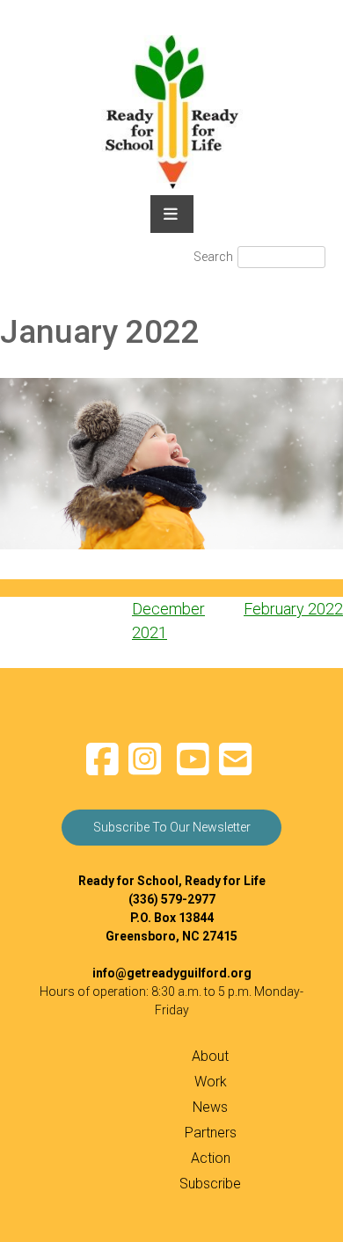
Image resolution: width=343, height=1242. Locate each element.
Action (210, 1158)
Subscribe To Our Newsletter (172, 827)
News (210, 1107)
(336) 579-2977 (171, 899)
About (210, 1056)
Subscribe (210, 1183)
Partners (211, 1132)
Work (210, 1081)
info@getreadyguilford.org (172, 973)
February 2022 (293, 608)
